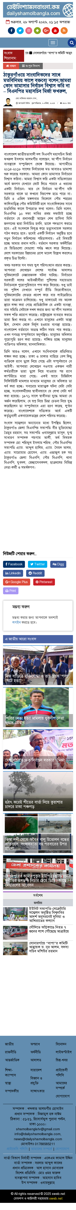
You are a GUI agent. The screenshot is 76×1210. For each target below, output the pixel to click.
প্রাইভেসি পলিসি (17, 1149)
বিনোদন (61, 1044)
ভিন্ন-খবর (62, 1060)
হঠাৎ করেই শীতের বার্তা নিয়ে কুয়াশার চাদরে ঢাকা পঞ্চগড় (34, 804)
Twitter (39, 564)
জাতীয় (9, 1044)
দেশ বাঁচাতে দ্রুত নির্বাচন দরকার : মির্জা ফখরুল (35, 762)
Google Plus (19, 582)
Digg (60, 564)
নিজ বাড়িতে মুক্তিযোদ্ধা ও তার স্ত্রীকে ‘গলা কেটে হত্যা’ (36, 678)
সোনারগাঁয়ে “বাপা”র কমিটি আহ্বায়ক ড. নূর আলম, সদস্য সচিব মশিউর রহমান (49, 947)
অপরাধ (35, 1044)
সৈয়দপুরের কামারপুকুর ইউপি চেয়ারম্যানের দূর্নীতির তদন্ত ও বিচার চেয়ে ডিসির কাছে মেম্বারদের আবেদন (38, 881)
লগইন (16, 622)
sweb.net (56, 1199)
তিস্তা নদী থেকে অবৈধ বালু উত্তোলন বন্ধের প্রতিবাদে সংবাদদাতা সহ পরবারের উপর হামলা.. (37, 844)
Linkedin (14, 573)
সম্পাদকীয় (12, 1091)
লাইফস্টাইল (64, 1052)
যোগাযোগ (63, 1096)
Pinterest (45, 582)
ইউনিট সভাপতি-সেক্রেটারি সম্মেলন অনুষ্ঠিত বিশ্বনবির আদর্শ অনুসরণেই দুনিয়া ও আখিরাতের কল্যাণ (47, 914)
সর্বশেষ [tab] (38, 895)
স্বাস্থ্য (8, 1083)
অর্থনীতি (35, 1052)
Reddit (37, 573)
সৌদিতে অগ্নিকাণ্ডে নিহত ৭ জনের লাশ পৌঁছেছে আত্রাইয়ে (49, 929)
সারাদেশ (36, 1070)
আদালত (35, 1060)
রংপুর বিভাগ (33, 66)
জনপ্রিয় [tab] (38, 903)
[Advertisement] (38, 500)
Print (12, 591)
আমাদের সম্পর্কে (41, 1149)
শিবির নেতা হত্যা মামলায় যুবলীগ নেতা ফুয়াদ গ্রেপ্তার (34, 720)
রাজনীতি (10, 1052)
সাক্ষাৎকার (37, 1091)
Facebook (14, 564)
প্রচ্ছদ (12, 66)
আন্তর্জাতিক (12, 1060)
